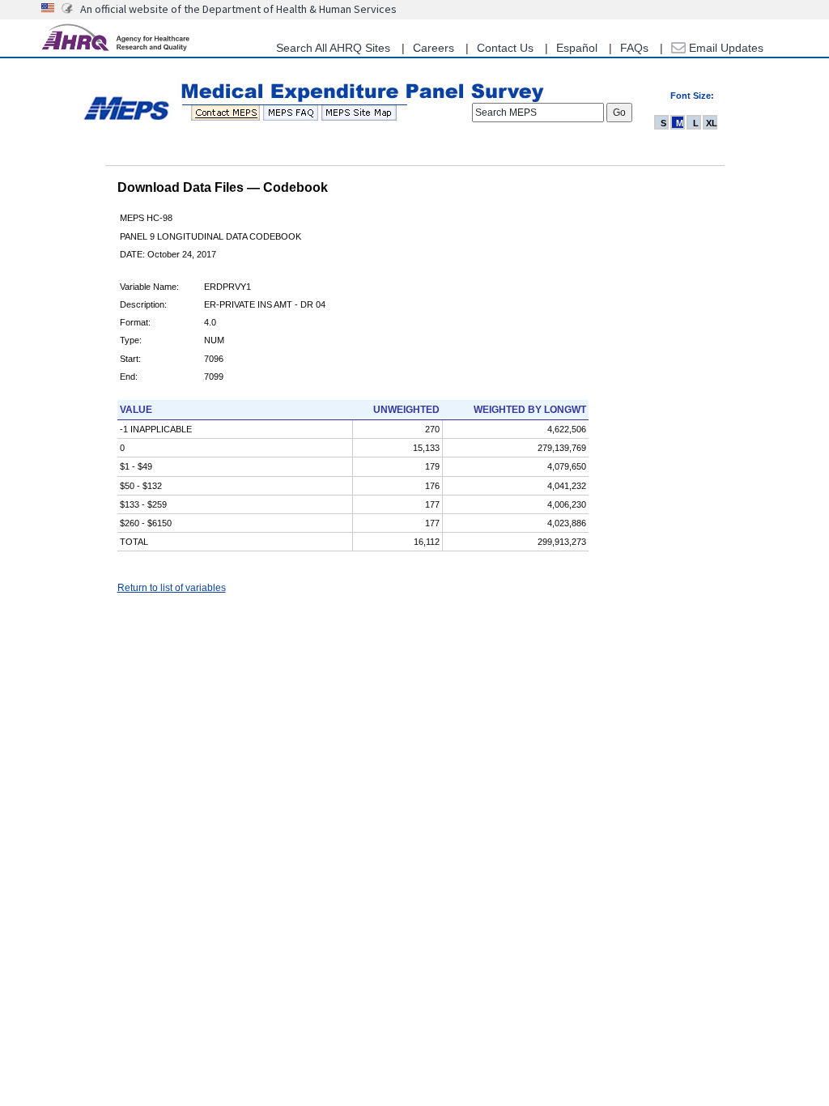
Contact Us (505, 47)
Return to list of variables (171, 587)
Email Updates (724, 47)
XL (711, 123)
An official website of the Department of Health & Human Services (238, 9)
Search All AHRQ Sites (333, 47)
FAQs (634, 47)
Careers (433, 47)
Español (576, 47)
